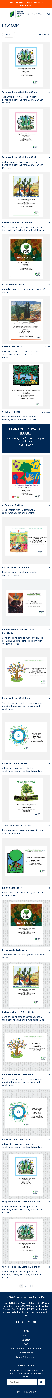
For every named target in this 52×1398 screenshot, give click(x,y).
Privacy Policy (26, 1353)
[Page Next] (30, 1286)
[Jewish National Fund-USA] (26, 14)
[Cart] (48, 14)
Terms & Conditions (26, 1357)
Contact (26, 1340)
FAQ (26, 1344)
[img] (17, 1322)
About (26, 1335)
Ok (41, 1382)
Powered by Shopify (26, 1392)
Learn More (25, 445)
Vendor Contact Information (26, 1348)
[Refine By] (8, 35)
